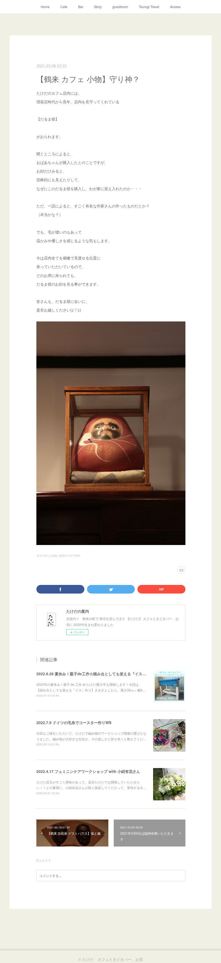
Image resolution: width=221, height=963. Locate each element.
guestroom (120, 6)
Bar (80, 6)
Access (175, 6)
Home (45, 6)
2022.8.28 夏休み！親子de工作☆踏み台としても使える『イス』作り (95, 673)
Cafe (63, 6)
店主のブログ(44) (69, 555)
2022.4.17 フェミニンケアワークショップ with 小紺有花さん (88, 771)
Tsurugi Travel (149, 6)
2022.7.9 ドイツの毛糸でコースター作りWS (73, 722)
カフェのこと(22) (46, 555)
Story (98, 6)
